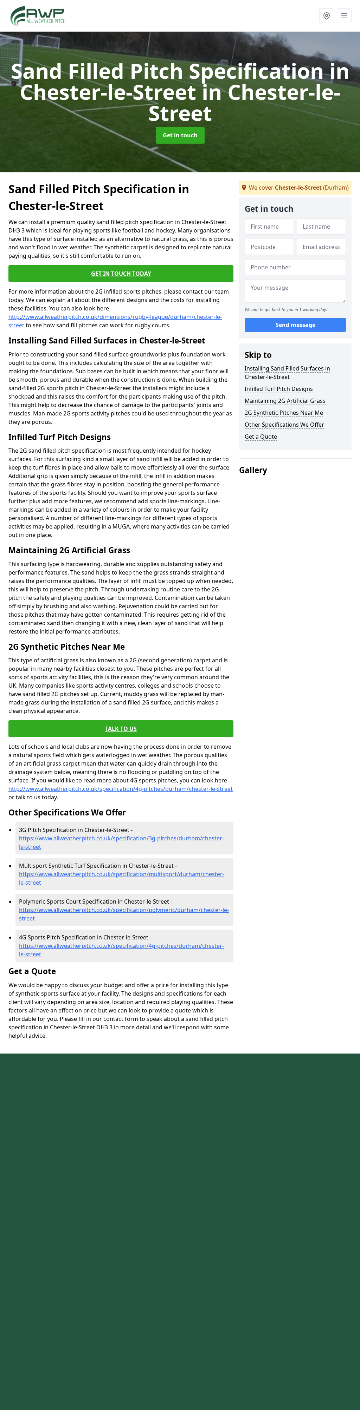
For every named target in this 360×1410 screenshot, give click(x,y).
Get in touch (180, 135)
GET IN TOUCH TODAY (121, 273)
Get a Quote (261, 436)
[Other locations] (326, 15)
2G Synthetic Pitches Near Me (284, 413)
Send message (295, 325)
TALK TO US (121, 729)
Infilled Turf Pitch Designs (279, 389)
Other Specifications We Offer (284, 424)
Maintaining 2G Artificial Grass (285, 401)
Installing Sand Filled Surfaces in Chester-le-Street (287, 373)
